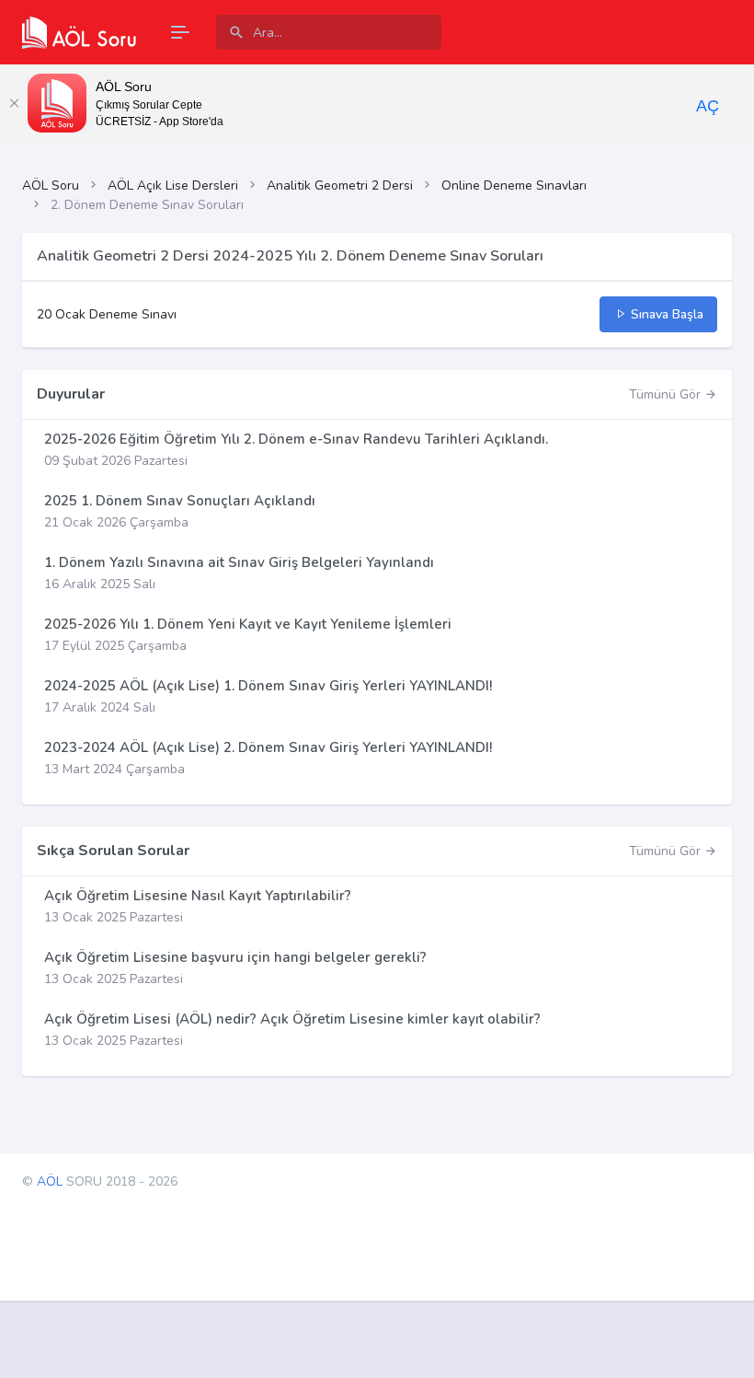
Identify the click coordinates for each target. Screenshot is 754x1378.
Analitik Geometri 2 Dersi (340, 185)
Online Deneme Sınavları (514, 185)
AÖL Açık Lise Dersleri (173, 185)
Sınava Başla (665, 314)
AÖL (50, 1181)
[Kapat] (13, 103)
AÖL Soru (50, 185)
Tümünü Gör (666, 394)
